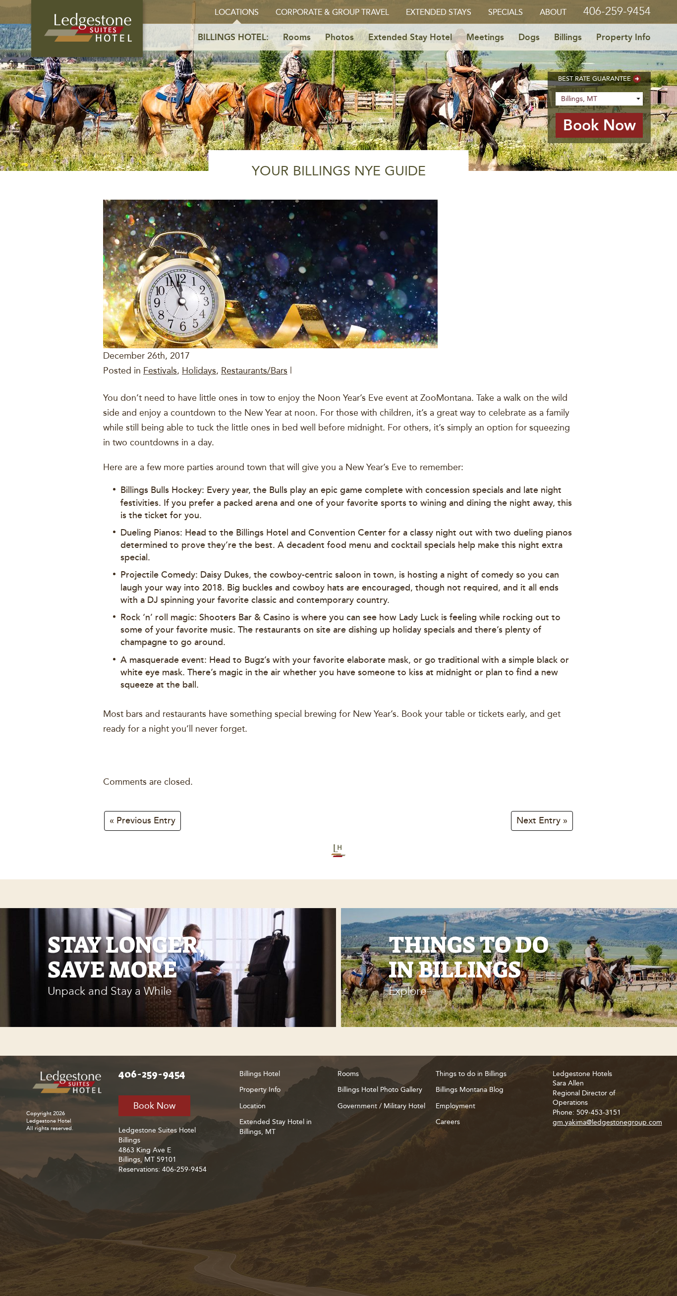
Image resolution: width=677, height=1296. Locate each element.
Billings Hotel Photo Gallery (380, 1089)
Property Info (623, 37)
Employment (455, 1106)
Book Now (154, 1105)
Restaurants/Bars (254, 370)
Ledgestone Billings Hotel (87, 28)
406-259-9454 (617, 11)
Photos (339, 37)
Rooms (297, 37)
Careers (448, 1122)
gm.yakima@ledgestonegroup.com (607, 1122)
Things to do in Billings (471, 1074)
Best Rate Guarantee (594, 78)
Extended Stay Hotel (410, 37)
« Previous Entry (142, 820)
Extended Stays (438, 12)
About (553, 12)
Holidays (199, 370)
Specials (505, 12)
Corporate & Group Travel (332, 12)
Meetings (485, 37)
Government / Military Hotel (381, 1106)
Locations (237, 12)
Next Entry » (541, 820)
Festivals (160, 370)
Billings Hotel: (233, 37)
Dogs (529, 37)
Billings (568, 37)
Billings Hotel (259, 1074)
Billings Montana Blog (470, 1089)
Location (252, 1106)
